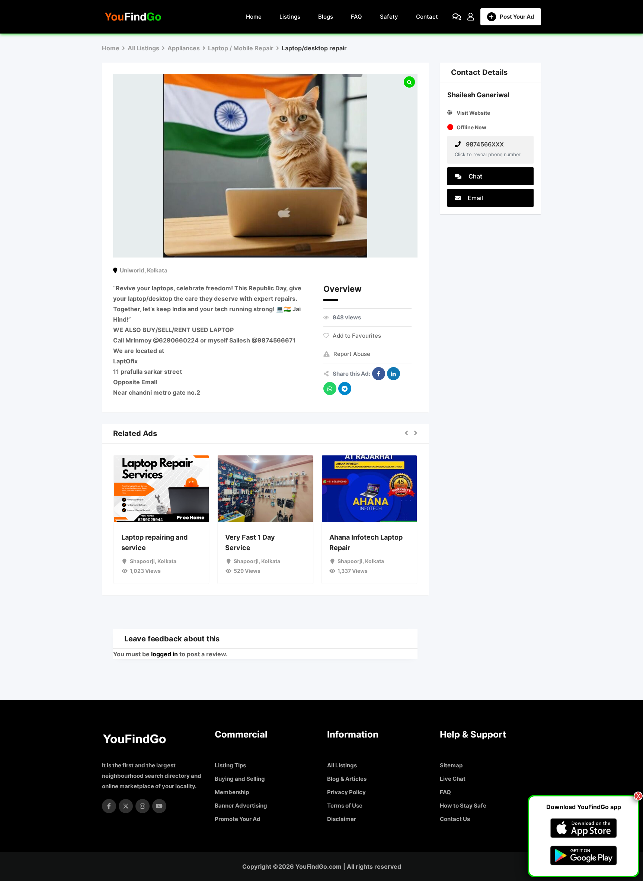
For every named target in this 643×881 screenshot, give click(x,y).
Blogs (325, 16)
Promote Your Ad (237, 818)
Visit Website (473, 113)
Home (254, 16)
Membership (232, 792)
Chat (474, 176)
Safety (389, 16)
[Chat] (456, 16)
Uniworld (132, 270)
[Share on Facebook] (378, 373)
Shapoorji (142, 561)
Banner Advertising (241, 805)
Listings (289, 16)
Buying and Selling (240, 778)
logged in (164, 654)
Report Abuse (351, 353)
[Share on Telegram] (344, 388)
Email (474, 198)
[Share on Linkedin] (393, 373)
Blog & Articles (347, 778)
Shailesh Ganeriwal (478, 95)
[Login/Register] (470, 16)
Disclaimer (341, 818)
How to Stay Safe (463, 805)
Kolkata (157, 270)
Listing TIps (230, 765)
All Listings (342, 765)
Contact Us (455, 818)
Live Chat (453, 778)
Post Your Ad (517, 16)
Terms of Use (344, 805)
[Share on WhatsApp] (329, 388)
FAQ (356, 16)
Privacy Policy (346, 792)
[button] (406, 433)
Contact (427, 16)
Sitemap (451, 765)
